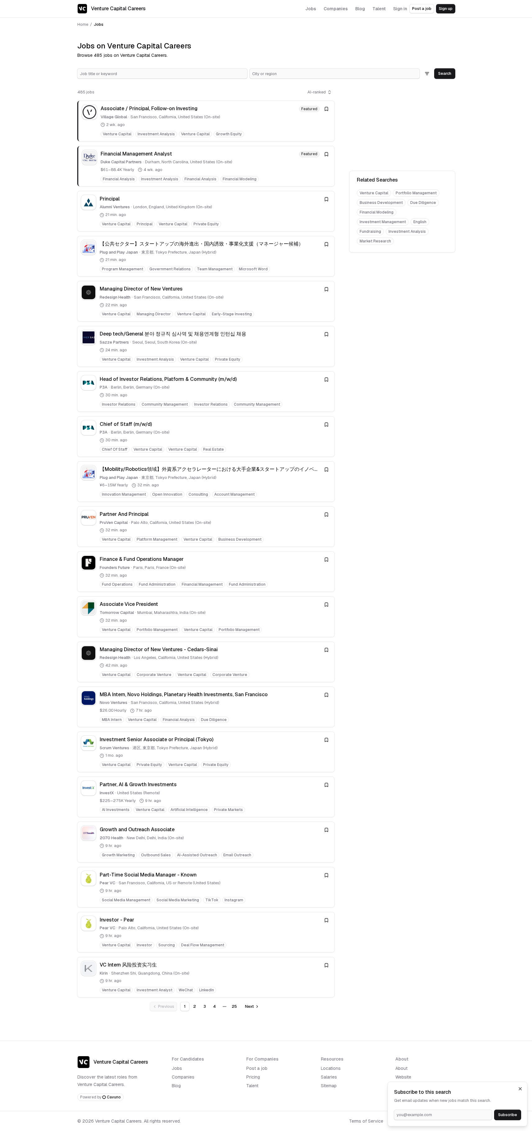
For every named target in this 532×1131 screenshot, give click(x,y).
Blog (176, 1085)
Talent (252, 1085)
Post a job (421, 8)
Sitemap (329, 1085)
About (401, 1068)
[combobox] (162, 74)
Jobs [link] (98, 24)
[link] (205, 121)
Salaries (329, 1077)
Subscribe (507, 1114)
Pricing (253, 1077)
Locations (331, 1068)
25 (234, 1006)
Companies (183, 1077)
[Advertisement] (402, 126)
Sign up (445, 8)
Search (444, 73)
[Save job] (326, 109)
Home (82, 24)
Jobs (177, 1068)
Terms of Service (366, 1121)
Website (403, 1077)
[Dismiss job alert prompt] (520, 1088)
